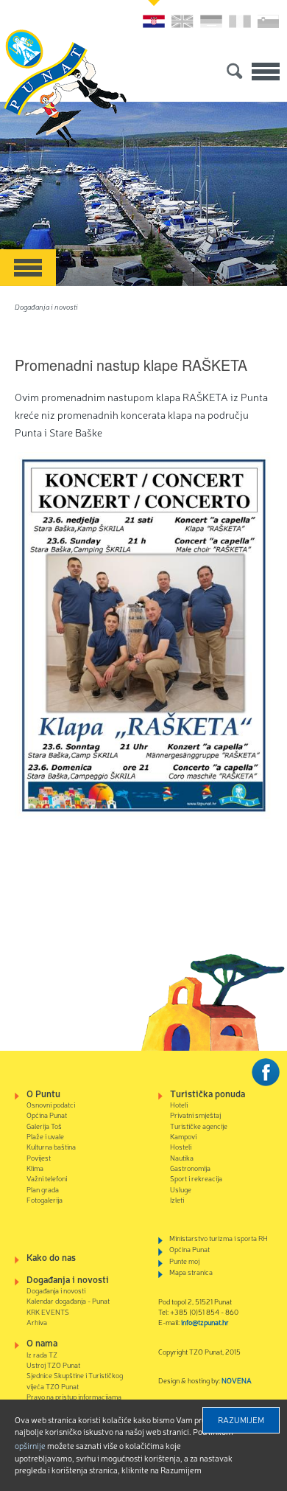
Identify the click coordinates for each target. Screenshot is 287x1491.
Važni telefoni (46, 1178)
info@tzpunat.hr (205, 1322)
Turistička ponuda (207, 1093)
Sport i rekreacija (196, 1178)
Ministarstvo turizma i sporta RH (218, 1237)
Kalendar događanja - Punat (68, 1300)
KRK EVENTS (47, 1311)
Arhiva (36, 1322)
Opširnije (30, 1445)
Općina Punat (46, 1114)
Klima (34, 1167)
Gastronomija (190, 1167)
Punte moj (184, 1260)
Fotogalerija (44, 1199)
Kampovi (183, 1136)
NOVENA (237, 1380)
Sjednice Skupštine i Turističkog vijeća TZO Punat (74, 1380)
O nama (41, 1342)
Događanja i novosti (46, 306)
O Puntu (43, 1093)
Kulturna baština (51, 1146)
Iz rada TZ (41, 1354)
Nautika (182, 1157)
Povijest (38, 1157)
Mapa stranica (191, 1271)
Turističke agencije (198, 1125)
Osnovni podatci (50, 1104)
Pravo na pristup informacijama (73, 1396)
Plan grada (42, 1189)
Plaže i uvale (45, 1136)
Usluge (180, 1189)
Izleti (177, 1199)
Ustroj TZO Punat (53, 1364)
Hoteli (179, 1104)
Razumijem (241, 1419)
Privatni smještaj (195, 1114)
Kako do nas (51, 1257)
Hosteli (180, 1146)
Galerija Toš (44, 1125)
